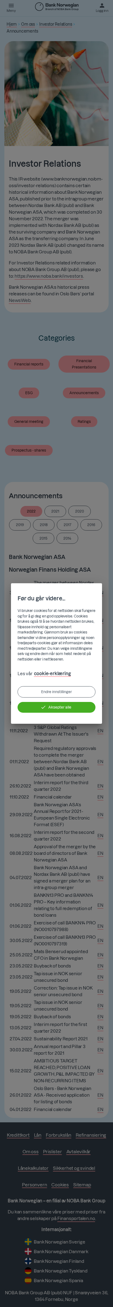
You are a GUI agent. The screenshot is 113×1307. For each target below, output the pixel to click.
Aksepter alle (59, 707)
